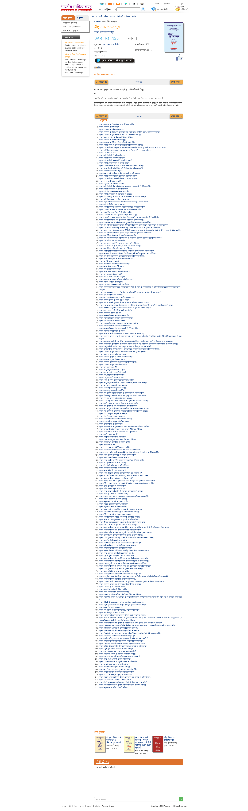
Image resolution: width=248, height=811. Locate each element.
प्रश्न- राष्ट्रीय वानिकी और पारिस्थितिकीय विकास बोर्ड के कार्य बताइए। (122, 640)
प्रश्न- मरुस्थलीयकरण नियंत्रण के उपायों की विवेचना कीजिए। (119, 328)
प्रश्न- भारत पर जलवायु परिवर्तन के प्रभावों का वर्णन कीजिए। (119, 519)
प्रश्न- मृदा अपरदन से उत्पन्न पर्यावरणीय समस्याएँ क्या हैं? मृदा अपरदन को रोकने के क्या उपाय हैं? (130, 292)
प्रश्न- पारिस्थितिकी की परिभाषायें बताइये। (113, 155)
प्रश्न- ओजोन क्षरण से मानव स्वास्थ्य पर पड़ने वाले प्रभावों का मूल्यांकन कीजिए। (124, 496)
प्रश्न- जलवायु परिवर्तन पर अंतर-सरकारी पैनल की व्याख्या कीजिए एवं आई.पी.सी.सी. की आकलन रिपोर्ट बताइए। (134, 527)
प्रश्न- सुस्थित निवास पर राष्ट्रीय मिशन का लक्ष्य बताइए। (117, 545)
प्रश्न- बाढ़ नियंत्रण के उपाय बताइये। (111, 612)
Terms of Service (108, 806)
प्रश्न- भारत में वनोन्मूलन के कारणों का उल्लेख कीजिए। (116, 258)
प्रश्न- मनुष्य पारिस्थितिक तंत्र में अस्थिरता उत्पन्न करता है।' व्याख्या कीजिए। (124, 201)
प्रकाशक (167, 3)
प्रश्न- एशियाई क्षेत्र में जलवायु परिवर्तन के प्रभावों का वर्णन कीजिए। (121, 535)
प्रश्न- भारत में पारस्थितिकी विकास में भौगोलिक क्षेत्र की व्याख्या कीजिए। (122, 168)
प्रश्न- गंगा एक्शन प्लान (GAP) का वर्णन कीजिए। (115, 447)
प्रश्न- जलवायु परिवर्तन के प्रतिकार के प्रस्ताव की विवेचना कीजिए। (121, 568)
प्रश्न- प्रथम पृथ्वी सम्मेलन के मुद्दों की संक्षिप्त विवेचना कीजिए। (119, 511)
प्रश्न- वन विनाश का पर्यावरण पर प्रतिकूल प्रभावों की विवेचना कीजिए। (122, 256)
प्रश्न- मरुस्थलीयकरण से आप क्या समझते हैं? (114, 315)
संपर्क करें (120, 16)
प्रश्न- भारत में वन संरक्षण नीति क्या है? (112, 266)
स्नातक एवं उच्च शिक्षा (70, 22)
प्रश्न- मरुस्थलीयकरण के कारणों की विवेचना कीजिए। (116, 318)
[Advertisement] (138, 708)
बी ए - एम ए (97, 21)
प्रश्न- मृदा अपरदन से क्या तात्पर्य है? (111, 294)
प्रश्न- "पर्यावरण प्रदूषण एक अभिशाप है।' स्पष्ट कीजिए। (117, 439)
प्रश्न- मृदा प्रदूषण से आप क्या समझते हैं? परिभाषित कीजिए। (118, 405)
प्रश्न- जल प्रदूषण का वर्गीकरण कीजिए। (112, 390)
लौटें (98, 67)
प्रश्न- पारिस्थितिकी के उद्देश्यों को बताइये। (113, 157)
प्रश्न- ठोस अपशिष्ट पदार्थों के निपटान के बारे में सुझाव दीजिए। (119, 431)
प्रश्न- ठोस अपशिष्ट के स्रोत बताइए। (111, 423)
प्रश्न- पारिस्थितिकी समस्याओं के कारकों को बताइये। (116, 160)
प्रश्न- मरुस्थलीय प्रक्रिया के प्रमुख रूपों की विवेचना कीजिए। (119, 323)
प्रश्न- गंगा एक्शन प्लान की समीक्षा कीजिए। (113, 462)
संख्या (129, 38)
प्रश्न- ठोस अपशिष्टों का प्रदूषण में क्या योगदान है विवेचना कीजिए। (120, 429)
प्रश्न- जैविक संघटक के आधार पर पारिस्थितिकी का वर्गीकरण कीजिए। (121, 165)
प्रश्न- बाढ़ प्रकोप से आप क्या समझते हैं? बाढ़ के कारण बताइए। (120, 609)
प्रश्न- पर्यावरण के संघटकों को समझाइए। (112, 139)
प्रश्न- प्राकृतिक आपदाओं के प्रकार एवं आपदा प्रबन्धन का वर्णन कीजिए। (122, 643)
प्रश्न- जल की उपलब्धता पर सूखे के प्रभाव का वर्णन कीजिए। (119, 661)
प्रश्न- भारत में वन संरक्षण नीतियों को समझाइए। (114, 271)
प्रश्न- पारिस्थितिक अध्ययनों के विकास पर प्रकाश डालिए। (118, 178)
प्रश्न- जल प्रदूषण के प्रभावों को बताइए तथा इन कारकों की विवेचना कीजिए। (124, 400)
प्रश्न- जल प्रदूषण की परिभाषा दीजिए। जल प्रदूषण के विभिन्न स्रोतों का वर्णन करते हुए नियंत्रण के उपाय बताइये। (136, 341)
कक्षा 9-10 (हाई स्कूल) (70, 30)
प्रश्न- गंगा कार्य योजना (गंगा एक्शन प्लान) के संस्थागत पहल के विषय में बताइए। (124, 475)
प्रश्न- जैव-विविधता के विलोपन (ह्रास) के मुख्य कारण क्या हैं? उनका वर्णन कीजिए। (126, 232)
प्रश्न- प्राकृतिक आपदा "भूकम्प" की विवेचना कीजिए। (116, 212)
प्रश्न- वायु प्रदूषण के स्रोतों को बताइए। (112, 374)
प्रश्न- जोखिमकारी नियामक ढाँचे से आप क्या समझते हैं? (117, 635)
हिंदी (182, 3)
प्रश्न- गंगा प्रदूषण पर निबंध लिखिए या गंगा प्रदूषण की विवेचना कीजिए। (122, 392)
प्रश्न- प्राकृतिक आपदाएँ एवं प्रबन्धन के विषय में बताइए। (117, 653)
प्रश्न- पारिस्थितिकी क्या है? (108, 152)
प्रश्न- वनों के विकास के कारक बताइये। (112, 276)
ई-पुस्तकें (80, 18)
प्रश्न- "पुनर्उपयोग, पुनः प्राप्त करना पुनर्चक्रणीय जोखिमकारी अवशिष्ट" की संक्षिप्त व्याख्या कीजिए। (130, 633)
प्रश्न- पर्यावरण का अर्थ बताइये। (109, 126)
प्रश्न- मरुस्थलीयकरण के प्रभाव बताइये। (112, 320)
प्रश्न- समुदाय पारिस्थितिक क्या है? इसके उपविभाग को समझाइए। (120, 173)
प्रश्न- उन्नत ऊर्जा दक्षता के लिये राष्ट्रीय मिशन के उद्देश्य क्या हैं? (120, 542)
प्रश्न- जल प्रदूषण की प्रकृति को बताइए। (113, 387)
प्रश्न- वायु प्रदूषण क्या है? (108, 367)
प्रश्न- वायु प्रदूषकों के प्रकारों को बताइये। (113, 372)
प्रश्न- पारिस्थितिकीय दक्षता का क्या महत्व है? (114, 204)
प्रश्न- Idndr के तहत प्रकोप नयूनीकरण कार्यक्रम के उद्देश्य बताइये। (121, 602)
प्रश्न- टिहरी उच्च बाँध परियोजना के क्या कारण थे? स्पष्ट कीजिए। (120, 449)
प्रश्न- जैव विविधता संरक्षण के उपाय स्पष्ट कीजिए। (115, 248)
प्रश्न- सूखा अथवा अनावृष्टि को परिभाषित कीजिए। (115, 659)
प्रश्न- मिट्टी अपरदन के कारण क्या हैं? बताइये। (114, 299)
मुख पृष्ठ (94, 16)
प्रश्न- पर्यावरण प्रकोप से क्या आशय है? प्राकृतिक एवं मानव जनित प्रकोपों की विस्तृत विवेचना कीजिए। (132, 581)
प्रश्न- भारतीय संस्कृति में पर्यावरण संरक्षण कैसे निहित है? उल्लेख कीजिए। (122, 206)
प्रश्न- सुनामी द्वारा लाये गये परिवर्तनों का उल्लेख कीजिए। (117, 671)
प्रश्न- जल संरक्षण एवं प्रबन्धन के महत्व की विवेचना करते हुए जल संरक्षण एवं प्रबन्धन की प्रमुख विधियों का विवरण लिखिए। (138, 343)
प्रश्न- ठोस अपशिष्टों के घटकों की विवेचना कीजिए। (115, 418)
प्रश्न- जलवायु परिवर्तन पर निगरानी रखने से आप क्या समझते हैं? (120, 573)
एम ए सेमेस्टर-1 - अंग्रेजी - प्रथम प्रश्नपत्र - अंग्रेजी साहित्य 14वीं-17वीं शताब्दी (143, 742)
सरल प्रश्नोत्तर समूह (104, 31)
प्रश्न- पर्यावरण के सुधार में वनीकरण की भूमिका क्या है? (116, 279)
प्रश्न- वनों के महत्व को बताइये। (109, 261)
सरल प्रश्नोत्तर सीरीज (111, 44)
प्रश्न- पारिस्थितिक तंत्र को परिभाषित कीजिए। (114, 188)
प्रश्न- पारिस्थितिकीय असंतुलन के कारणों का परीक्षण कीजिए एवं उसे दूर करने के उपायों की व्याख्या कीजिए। (133, 147)
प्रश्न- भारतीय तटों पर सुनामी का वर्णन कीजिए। (114, 666)
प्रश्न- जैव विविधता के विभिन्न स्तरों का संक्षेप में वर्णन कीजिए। (119, 243)
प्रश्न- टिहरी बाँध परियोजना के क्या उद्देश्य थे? (114, 467)
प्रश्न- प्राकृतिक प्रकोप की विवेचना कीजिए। (113, 589)
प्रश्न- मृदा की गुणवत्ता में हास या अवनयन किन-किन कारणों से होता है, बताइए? (124, 408)
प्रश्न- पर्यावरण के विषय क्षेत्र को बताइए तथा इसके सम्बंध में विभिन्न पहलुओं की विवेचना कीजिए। (130, 132)
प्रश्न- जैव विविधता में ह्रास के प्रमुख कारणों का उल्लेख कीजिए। (120, 245)
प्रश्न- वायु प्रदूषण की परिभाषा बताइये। (112, 369)
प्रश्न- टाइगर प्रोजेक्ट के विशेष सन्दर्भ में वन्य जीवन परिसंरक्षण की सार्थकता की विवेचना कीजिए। (130, 452)
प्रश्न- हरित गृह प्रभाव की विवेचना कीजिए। (113, 485)
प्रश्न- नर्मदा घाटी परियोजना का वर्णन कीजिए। (114, 457)
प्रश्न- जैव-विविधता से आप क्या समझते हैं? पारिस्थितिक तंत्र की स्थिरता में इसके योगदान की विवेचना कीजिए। (134, 225)
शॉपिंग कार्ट (184, 9)
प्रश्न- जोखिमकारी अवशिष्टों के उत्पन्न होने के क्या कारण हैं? (118, 628)
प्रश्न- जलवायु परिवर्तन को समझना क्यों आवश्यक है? (116, 478)
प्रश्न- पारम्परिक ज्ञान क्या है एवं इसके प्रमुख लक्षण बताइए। (118, 214)
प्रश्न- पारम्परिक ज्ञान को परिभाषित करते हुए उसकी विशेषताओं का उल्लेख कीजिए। (125, 222)
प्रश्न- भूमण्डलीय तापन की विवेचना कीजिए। (113, 506)
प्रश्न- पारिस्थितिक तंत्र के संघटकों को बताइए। (114, 199)
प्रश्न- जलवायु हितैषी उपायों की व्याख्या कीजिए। (114, 571)
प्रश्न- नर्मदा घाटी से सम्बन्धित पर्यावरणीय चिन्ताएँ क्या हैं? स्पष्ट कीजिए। (122, 460)
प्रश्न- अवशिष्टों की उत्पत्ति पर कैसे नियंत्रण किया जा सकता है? (119, 630)
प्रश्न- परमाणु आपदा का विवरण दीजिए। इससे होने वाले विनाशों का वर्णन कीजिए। (125, 677)
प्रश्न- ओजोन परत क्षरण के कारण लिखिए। (113, 498)
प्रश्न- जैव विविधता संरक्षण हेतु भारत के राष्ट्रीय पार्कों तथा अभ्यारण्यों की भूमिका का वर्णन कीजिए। (130, 227)
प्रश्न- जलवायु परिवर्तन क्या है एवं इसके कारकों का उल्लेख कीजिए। (120, 529)
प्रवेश (134, 16)
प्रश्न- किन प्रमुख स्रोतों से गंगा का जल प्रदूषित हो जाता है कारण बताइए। (123, 395)
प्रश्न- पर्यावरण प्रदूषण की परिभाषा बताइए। (113, 354)
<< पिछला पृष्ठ (101, 81)
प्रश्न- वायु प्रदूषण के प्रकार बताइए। (111, 377)
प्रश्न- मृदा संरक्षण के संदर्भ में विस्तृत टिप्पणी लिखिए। (116, 310)
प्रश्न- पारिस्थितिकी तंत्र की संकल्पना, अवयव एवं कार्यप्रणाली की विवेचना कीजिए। (125, 186)
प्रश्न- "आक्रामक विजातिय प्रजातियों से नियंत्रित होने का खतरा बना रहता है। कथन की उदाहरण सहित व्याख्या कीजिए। (137, 625)
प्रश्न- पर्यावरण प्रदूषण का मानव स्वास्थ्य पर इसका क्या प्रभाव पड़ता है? (122, 351)
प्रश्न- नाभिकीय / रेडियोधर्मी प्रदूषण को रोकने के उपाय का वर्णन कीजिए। (122, 684)
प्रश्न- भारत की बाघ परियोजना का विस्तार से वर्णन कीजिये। (118, 454)
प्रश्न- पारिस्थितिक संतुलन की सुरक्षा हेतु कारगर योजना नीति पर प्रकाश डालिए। (125, 150)
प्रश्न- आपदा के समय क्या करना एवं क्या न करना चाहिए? (117, 651)
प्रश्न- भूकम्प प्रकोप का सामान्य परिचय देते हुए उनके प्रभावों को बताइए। (122, 615)
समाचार (112, 16)
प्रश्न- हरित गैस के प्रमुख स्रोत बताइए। (112, 488)
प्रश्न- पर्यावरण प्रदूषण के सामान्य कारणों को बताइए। (116, 356)
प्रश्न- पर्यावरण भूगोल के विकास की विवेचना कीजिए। (116, 137)
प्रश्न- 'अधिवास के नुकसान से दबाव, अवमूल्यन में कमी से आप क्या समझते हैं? (124, 638)
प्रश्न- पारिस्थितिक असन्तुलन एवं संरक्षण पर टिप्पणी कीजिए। (118, 175)
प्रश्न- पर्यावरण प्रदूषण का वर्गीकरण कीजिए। (113, 364)
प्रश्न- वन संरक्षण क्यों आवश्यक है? (110, 274)
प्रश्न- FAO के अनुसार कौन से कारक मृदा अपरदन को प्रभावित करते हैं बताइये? (125, 307)
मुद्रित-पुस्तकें (67, 18)
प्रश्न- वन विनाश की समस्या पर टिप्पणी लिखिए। (114, 284)
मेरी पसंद (127, 16)
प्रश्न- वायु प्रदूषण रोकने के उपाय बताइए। (113, 385)
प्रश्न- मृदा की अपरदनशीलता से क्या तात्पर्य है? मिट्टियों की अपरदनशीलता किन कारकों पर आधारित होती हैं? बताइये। (136, 305)
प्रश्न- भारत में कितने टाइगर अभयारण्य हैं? (113, 470)
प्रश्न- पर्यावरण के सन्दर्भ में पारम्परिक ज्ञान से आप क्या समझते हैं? (120, 209)
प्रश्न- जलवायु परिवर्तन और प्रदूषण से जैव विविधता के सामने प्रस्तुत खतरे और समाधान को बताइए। (131, 622)
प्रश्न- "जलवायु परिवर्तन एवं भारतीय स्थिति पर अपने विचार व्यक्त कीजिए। (123, 563)
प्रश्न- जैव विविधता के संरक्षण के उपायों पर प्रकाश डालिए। (118, 235)
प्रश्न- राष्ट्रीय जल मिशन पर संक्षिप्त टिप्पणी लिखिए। (116, 547)
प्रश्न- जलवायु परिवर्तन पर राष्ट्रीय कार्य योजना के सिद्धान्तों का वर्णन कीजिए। (124, 560)
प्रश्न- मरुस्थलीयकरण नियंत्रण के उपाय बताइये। (115, 325)
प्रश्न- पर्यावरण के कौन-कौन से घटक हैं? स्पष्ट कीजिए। (117, 124)
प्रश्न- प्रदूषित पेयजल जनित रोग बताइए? (112, 436)
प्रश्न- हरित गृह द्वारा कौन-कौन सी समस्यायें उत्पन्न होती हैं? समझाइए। (122, 491)
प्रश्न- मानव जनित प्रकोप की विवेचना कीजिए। (114, 591)
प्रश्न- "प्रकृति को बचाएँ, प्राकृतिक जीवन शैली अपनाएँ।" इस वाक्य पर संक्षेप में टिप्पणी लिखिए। (130, 217)
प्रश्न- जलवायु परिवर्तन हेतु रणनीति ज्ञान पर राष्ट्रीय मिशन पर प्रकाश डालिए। (124, 558)
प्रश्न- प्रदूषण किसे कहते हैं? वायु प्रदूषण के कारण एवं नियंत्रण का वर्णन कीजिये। (125, 346)
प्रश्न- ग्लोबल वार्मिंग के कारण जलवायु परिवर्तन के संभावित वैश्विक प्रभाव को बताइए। (126, 532)
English (181, 6)
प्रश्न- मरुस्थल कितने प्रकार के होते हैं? (112, 330)
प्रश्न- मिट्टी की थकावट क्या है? (110, 312)
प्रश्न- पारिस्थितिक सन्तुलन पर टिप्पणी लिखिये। (114, 163)
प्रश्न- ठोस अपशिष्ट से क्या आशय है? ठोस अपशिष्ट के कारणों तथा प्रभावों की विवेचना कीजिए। (129, 349)
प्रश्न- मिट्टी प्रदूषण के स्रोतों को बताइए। (113, 413)
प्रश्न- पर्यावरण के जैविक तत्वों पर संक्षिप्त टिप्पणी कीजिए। (117, 142)
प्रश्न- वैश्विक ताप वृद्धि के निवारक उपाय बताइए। (115, 514)
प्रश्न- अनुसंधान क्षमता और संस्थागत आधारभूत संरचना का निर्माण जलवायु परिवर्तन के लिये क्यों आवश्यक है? (133, 576)
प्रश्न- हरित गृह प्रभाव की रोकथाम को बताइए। (114, 493)
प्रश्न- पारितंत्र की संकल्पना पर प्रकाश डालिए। (114, 191)
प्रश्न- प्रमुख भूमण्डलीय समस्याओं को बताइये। (114, 504)
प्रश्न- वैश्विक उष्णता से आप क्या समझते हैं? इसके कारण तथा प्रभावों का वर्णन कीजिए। (127, 483)
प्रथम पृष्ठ (139, 82)
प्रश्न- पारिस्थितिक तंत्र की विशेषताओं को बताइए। (115, 194)
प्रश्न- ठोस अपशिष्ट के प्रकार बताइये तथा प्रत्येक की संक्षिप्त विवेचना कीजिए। (124, 426)
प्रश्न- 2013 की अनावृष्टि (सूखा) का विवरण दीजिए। (116, 674)
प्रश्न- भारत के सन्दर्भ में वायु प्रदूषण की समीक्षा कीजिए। (117, 380)
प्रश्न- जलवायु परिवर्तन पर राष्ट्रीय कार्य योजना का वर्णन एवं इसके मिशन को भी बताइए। (127, 537)
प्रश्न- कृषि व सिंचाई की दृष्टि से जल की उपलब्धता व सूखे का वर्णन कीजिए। (123, 646)
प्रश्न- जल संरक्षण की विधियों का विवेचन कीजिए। (115, 442)
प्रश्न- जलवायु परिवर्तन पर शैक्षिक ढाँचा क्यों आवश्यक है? (117, 578)
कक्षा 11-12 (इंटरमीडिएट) (72, 26)
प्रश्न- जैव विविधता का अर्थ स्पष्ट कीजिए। (113, 240)
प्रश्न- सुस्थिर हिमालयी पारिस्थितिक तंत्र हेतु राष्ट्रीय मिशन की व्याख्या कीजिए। (124, 550)
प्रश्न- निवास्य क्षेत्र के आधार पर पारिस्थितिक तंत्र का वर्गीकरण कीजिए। (122, 196)
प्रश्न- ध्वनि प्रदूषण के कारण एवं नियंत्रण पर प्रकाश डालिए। (119, 403)
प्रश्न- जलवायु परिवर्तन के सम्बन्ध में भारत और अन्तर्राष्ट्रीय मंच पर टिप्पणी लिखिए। (125, 566)
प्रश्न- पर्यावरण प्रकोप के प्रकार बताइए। (112, 586)
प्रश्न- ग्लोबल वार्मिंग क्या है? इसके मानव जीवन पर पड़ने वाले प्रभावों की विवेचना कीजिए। (127, 480)
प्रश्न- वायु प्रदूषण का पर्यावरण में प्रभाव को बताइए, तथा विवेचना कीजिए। (123, 382)
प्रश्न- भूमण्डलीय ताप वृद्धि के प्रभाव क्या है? (113, 501)
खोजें (100, 16)
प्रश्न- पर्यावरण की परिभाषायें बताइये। (111, 129)
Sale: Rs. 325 (106, 38)
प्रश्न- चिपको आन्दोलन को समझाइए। (111, 281)
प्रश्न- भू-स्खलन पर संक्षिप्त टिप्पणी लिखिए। (113, 687)
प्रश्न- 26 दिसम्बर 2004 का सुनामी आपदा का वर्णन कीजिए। (118, 669)
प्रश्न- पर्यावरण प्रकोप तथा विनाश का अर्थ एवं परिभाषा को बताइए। (120, 584)
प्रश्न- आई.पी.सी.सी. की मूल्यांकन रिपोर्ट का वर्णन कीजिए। (118, 524)
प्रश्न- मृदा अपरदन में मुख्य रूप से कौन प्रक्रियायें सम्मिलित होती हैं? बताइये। (124, 302)
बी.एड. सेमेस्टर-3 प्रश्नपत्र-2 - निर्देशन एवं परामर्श (113, 739)
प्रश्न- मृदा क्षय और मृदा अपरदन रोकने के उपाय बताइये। (117, 297)
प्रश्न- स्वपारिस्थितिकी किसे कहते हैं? (111, 170)
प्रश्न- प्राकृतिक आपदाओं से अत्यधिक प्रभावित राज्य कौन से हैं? (120, 656)
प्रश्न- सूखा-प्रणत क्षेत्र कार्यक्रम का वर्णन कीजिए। (116, 648)
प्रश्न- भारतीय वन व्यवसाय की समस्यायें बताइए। (115, 263)
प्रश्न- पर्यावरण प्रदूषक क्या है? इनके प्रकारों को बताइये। (118, 361)
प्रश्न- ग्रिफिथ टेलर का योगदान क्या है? (112, 183)
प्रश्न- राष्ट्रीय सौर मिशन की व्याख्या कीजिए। (114, 540)
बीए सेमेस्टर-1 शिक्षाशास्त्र (170, 738)
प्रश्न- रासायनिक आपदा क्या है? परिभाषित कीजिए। (115, 679)
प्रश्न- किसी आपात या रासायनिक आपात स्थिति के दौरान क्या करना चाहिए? (123, 682)
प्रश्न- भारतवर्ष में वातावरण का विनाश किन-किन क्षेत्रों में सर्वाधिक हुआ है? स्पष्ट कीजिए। (127, 253)
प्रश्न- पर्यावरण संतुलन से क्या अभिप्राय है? (113, 359)
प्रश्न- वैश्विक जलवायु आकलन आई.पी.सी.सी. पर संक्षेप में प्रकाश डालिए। (123, 522)
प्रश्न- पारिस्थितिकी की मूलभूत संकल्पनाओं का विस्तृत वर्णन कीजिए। (121, 144)
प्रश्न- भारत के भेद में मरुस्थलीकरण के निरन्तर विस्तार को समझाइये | (121, 333)
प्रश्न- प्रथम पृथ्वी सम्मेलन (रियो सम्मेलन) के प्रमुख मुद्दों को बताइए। (121, 509)
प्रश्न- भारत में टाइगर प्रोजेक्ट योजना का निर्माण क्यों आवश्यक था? (120, 473)
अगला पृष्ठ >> (176, 81)
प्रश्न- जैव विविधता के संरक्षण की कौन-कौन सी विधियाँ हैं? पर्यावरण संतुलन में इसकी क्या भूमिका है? (130, 237)
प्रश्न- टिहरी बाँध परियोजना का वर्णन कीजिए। (114, 465)
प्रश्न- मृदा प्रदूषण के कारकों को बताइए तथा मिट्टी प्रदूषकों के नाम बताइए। (123, 411)
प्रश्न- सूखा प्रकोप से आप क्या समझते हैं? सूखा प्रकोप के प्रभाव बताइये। (123, 604)
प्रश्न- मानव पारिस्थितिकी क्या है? (110, 181)
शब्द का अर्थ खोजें (162, 9)
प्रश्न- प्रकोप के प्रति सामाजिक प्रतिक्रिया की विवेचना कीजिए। (120, 594)
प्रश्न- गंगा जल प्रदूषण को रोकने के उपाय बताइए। (115, 398)
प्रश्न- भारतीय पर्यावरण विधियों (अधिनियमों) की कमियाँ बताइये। (119, 516)
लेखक (157, 3)
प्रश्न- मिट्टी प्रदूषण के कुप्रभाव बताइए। (112, 416)
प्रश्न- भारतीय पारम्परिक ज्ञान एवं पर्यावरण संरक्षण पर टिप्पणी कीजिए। (121, 219)
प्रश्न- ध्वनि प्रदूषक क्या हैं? (108, 434)
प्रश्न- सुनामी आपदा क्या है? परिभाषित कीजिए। (114, 664)
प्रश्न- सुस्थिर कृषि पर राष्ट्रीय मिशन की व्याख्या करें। (116, 555)
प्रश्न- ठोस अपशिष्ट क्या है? (108, 444)
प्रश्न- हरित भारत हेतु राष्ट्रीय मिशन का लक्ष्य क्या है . (116, 553)
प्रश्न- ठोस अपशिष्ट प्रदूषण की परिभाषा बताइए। (115, 421)
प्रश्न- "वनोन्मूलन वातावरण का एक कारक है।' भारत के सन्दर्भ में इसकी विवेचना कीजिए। (127, 250)
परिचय (106, 16)
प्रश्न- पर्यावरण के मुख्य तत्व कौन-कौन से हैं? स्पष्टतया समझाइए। (120, 134)
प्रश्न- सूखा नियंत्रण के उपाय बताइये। (112, 607)
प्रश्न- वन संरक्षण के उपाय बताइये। (110, 268)
